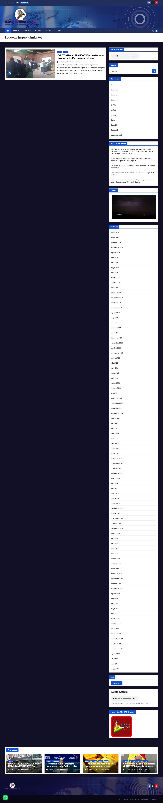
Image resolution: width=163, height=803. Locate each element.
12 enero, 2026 (130, 769)
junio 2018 (114, 604)
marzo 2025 (115, 278)
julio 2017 (114, 659)
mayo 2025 (115, 268)
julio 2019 (114, 538)
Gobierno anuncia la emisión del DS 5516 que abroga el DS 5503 (139, 766)
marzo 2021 (115, 498)
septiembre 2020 (117, 508)
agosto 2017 (115, 654)
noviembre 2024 (117, 298)
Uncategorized (116, 135)
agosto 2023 (115, 358)
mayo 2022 (115, 433)
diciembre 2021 (116, 458)
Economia (114, 100)
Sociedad (114, 130)
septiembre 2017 (117, 649)
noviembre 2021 (117, 463)
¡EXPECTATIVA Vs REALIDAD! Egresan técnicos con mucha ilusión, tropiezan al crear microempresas (80, 58)
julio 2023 (114, 363)
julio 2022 (114, 423)
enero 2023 (115, 393)
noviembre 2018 (117, 579)
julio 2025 (114, 258)
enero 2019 (115, 569)
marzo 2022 (115, 443)
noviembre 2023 (117, 343)
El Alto (38, 31)
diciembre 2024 (116, 293)
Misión (58, 31)
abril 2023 (114, 378)
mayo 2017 (115, 669)
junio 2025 (114, 263)
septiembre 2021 (117, 473)
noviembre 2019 (117, 518)
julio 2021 (114, 483)
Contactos (155, 799)
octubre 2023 (116, 348)
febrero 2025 (116, 283)
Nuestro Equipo (145, 799)
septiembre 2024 (117, 308)
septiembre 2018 (117, 589)
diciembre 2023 (116, 338)
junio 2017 (114, 664)
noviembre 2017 (117, 639)
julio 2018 (114, 599)
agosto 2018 (115, 594)
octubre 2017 (116, 644)
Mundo (49, 31)
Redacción (76, 62)
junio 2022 (114, 428)
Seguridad (114, 125)
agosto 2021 (115, 478)
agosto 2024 (115, 313)
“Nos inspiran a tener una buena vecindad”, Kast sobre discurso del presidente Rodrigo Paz (62, 767)
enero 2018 (115, 629)
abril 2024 (114, 323)
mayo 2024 (115, 318)
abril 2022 (114, 438)
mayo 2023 (115, 373)
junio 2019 (114, 543)
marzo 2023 (115, 383)
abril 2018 (114, 614)
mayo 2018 (115, 609)
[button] (153, 31)
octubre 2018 (116, 584)
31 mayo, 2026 (15, 769)
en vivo (116, 683)
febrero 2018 (115, 624)
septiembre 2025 (117, 248)
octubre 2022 (116, 408)
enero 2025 (115, 288)
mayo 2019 (115, 548)
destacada (114, 95)
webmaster (27, 769)
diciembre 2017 (116, 634)
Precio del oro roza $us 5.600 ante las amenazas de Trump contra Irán (100, 766)
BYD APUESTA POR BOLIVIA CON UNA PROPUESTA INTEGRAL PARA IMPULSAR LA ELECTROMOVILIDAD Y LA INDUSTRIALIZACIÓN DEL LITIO (133, 151)
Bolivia (28, 31)
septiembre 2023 (117, 353)
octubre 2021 (116, 468)
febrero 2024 (116, 328)
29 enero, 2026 (53, 769)
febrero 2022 (116, 448)
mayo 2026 (115, 233)
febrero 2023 (116, 388)
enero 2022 (115, 453)
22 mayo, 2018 (64, 62)
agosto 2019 (115, 533)
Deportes (114, 90)
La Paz (113, 110)
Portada (17, 31)
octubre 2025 (116, 243)
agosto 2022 (115, 418)
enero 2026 (115, 238)
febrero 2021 (115, 503)
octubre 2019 (116, 523)
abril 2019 (114, 554)
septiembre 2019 (117, 528)
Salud (113, 120)
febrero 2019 (115, 564)
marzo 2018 (115, 619)
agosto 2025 (115, 253)
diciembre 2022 (116, 398)
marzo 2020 (115, 513)
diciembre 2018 (116, 574)
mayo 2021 (115, 493)
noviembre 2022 (117, 403)
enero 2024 (115, 333)
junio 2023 (114, 368)
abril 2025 (114, 273)
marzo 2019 (115, 559)
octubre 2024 (116, 303)
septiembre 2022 (117, 413)
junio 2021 (114, 488)
